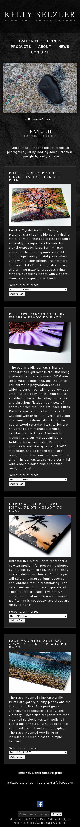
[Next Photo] (78, 91)
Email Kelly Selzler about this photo (40, 772)
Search (57, 814)
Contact (40, 52)
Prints (54, 41)
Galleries (29, 41)
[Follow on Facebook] (40, 804)
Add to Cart (16, 293)
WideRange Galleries (51, 823)
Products (21, 46)
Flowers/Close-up (42, 119)
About (44, 46)
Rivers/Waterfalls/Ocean (54, 782)
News (63, 46)
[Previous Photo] (1, 91)
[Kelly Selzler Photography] (40, 20)
